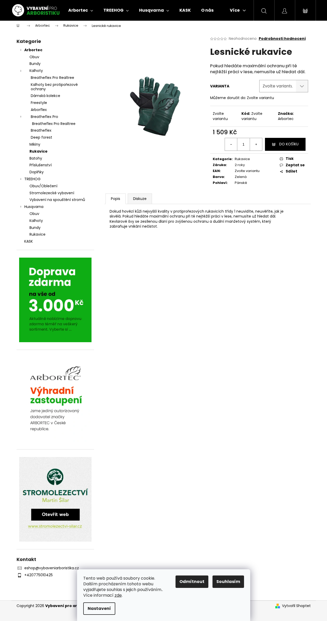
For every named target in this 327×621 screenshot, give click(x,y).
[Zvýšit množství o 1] (256, 144)
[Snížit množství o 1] (231, 144)
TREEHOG (32, 179)
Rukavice (38, 151)
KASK (28, 241)
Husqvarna (33, 206)
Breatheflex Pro (44, 116)
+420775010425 (38, 575)
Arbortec (33, 50)
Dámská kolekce (45, 95)
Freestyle (39, 102)
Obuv (34, 56)
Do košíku (289, 144)
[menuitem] (80, 10)
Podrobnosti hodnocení (282, 38)
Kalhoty (36, 70)
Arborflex (39, 109)
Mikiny (34, 144)
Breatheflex (41, 130)
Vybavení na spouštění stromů (57, 199)
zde (118, 595)
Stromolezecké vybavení (51, 193)
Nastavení (99, 608)
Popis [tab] (115, 198)
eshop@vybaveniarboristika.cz (51, 568)
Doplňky (36, 172)
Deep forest (41, 137)
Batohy (35, 158)
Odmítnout (191, 582)
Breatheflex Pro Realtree (52, 77)
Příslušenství (40, 165)
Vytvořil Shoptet (296, 605)
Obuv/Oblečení (43, 186)
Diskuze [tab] (140, 198)
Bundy (35, 63)
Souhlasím (228, 582)
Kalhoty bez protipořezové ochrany (54, 87)
